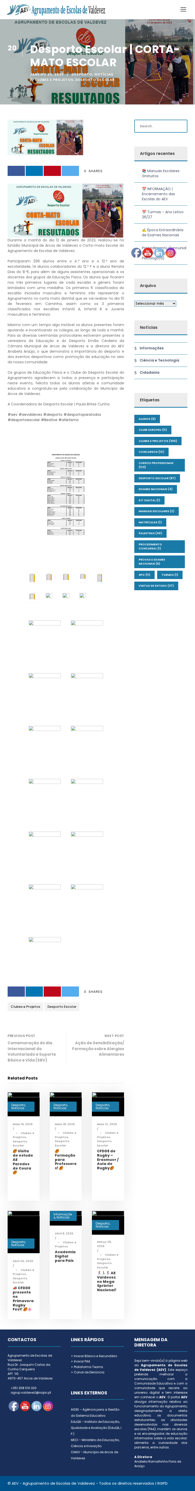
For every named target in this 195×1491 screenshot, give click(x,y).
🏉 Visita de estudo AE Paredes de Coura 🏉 (23, 1161)
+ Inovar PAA (80, 1361)
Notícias (103, 74)
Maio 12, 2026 (107, 1124)
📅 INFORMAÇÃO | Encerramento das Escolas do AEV (158, 194)
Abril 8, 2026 (64, 1233)
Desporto (82, 74)
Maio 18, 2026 (65, 1124)
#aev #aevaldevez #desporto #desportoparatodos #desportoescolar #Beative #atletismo (54, 417)
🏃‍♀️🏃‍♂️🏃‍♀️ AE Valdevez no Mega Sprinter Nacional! (106, 1281)
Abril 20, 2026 (23, 1261)
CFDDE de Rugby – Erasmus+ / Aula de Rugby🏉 (108, 1159)
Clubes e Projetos (54, 79)
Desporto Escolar (95, 79)
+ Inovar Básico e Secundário (94, 1356)
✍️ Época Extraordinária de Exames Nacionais (162, 232)
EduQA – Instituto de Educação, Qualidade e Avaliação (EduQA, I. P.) (96, 1428)
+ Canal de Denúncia (87, 1372)
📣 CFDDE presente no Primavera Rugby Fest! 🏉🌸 (23, 1298)
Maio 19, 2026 (22, 1124)
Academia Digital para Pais (65, 1256)
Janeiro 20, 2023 (47, 74)
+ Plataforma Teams (87, 1367)
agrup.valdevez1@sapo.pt (31, 1392)
